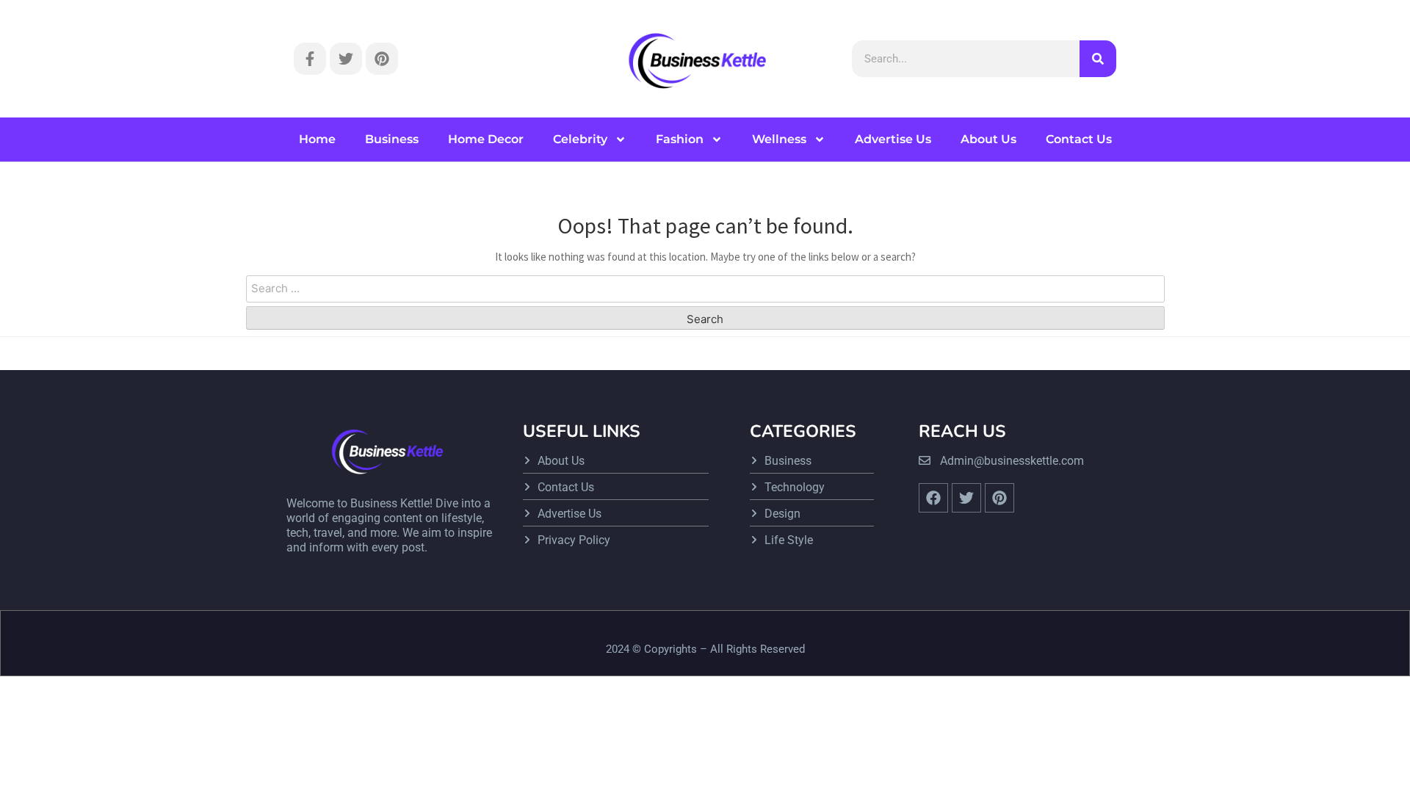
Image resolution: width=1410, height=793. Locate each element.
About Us (988, 139)
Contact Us (1079, 139)
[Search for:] (705, 289)
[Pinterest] (382, 59)
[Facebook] (933, 498)
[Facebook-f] (310, 59)
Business (392, 139)
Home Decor (486, 139)
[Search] (1098, 58)
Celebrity (580, 139)
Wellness (779, 139)
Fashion (680, 139)
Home (317, 139)
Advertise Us (893, 139)
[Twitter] (346, 59)
